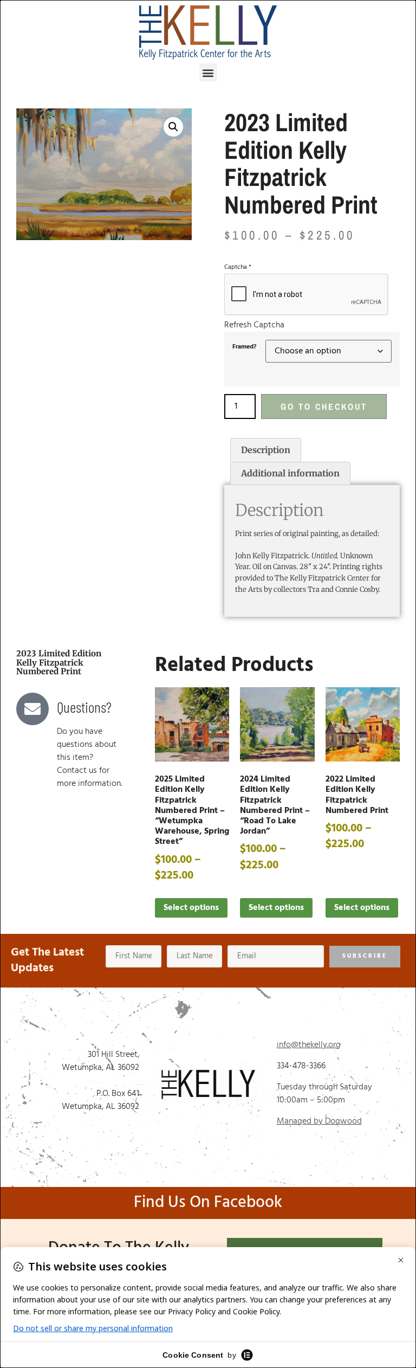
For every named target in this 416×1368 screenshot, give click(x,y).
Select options (191, 908)
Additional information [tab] (290, 473)
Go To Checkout (324, 406)
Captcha (237, 267)
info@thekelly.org (309, 1045)
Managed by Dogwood (319, 1121)
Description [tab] (265, 449)
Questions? (84, 707)
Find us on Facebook (208, 1203)
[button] (208, 72)
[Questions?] (32, 709)
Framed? (244, 347)
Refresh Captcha (254, 325)
